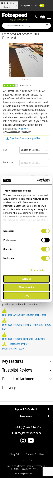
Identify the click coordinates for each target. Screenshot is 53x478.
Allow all (26, 279)
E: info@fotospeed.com (26, 433)
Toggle (41, 5)
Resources (26, 416)
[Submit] (47, 25)
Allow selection (26, 287)
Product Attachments (20, 379)
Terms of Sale (26, 460)
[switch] (45, 240)
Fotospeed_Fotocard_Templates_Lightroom (23, 339)
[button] (7, 5)
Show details (37, 270)
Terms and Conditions (35, 454)
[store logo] (14, 17)
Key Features (12, 361)
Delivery (9, 388)
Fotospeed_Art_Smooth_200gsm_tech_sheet (24, 315)
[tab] (26, 362)
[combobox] (26, 26)
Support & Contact (25, 409)
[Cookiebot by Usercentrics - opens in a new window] (37, 180)
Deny (26, 295)
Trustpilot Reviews (17, 370)
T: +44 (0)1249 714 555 (26, 427)
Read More (23, 128)
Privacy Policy (14, 454)
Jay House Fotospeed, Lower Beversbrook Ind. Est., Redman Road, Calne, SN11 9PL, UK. (26, 468)
